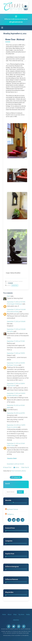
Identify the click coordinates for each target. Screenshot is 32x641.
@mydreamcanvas (16, 22)
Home (17, 467)
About (9, 614)
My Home (21, 614)
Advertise (16, 620)
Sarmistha (10, 331)
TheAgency (10, 514)
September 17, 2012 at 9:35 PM (16, 363)
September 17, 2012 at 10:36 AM (16, 321)
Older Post (24, 467)
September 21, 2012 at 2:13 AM (16, 443)
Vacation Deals (11, 458)
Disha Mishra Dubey (13, 311)
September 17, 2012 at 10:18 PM (16, 393)
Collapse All (16, 477)
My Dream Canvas (12, 365)
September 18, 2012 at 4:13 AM (16, 405)
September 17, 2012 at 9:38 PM (16, 383)
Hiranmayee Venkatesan (14, 304)
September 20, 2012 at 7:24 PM (16, 425)
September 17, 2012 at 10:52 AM (16, 329)
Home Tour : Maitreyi (14, 39)
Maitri (8, 296)
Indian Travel (11, 445)
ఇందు (8, 407)
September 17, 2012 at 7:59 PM (16, 353)
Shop (14, 614)
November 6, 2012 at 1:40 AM (15, 464)
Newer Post (7, 467)
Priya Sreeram (11, 385)
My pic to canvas (12, 427)
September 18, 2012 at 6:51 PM (16, 413)
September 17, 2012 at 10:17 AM (16, 302)
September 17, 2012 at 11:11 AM (16, 341)
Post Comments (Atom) (18, 471)
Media (28, 614)
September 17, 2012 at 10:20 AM (16, 309)
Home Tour (14, 285)
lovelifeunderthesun (13, 395)
